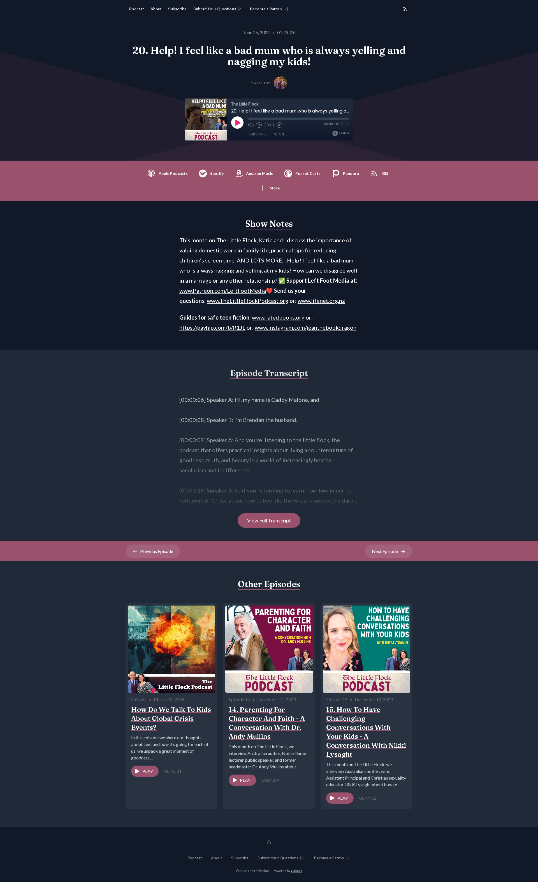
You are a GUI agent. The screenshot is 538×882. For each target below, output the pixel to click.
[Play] (237, 122)
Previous (156, 551)
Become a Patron (266, 8)
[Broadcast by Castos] (340, 133)
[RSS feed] (404, 9)
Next (385, 551)
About (155, 8)
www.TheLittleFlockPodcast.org (247, 300)
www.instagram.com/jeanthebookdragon (305, 327)
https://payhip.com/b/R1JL (212, 327)
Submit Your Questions (214, 8)
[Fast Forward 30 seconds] (279, 125)
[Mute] (251, 125)
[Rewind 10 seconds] (259, 125)
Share (279, 134)
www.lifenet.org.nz (321, 300)
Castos (296, 871)
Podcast (136, 8)
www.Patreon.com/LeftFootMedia (222, 290)
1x (269, 125)
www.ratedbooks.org (278, 317)
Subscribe (177, 8)
